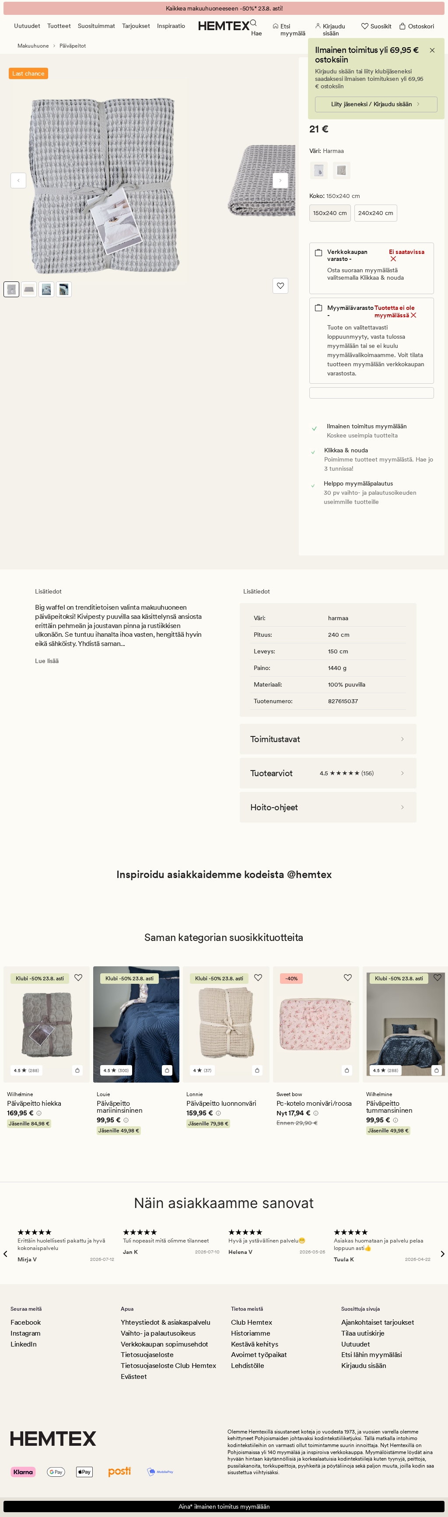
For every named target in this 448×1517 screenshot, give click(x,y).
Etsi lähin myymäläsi (371, 1354)
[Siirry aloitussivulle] (224, 25)
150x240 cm (330, 212)
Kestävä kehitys (254, 1344)
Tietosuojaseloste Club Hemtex (168, 1365)
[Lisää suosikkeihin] (280, 286)
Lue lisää (47, 660)
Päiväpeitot (73, 46)
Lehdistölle (247, 1365)
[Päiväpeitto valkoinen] (319, 170)
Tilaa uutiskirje (363, 1333)
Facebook (25, 1322)
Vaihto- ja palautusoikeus (158, 1333)
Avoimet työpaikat (259, 1354)
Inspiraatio (171, 25)
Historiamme (250, 1333)
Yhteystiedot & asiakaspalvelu (165, 1322)
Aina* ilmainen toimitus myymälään (224, 1506)
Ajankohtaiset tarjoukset (377, 1322)
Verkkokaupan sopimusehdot (164, 1344)
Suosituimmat (96, 25)
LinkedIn (23, 1344)
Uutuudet (27, 25)
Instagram (25, 1333)
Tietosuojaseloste (147, 1354)
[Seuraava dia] (280, 180)
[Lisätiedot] (38, 1114)
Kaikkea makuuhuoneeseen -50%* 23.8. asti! (224, 8)
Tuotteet (59, 25)
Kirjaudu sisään (363, 1365)
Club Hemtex (251, 1322)
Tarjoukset (136, 25)
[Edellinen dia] (18, 180)
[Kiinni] (432, 50)
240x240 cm (375, 212)
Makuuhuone (33, 46)
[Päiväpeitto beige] (341, 170)
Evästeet (134, 1376)
